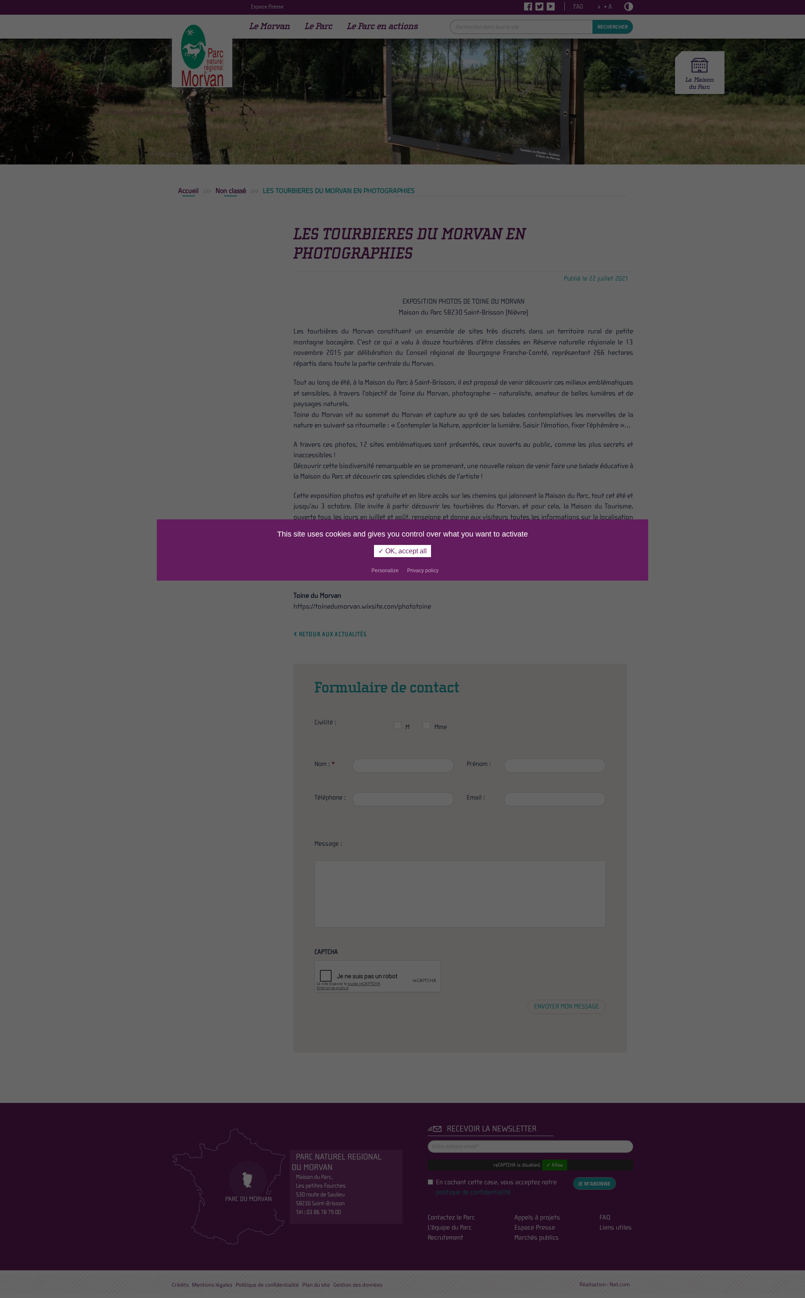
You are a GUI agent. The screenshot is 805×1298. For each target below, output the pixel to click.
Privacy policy (423, 570)
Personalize (385, 570)
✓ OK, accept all (402, 551)
